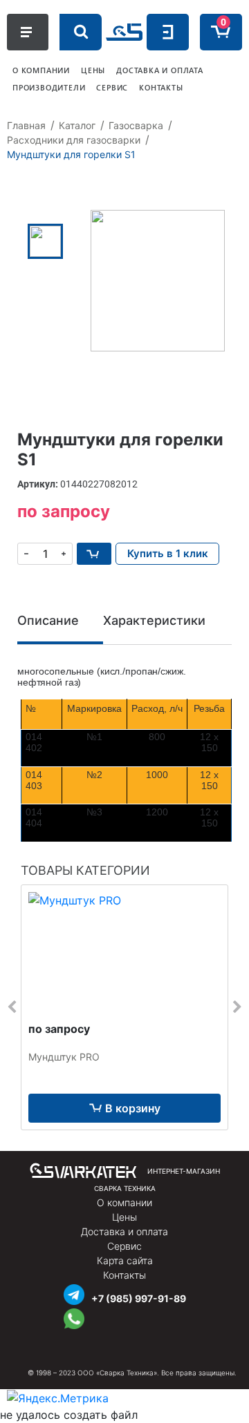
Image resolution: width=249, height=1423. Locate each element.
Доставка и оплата (124, 1231)
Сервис (124, 1246)
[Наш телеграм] (74, 1293)
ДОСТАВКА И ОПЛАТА (159, 70)
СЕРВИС (112, 87)
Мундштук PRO (64, 1057)
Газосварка (136, 125)
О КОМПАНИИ (41, 70)
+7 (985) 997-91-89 (138, 1298)
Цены (124, 1217)
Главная (26, 125)
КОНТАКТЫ (161, 87)
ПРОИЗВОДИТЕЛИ (48, 87)
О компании (124, 1202)
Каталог (77, 125)
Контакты (124, 1275)
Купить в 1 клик (167, 553)
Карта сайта (125, 1260)
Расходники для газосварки (73, 140)
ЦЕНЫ (93, 70)
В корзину (132, 1108)
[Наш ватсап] (74, 1317)
